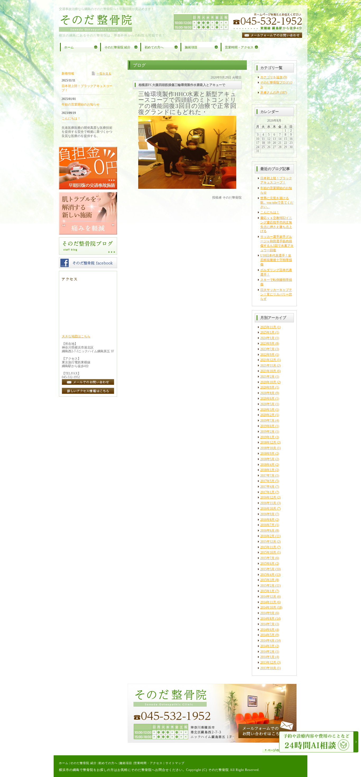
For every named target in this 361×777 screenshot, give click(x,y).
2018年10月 (268, 448)
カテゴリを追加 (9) (273, 77)
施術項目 (125, 763)
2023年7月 (267, 349)
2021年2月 (267, 376)
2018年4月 (267, 465)
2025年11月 (268, 327)
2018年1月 (267, 470)
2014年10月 (268, 607)
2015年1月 (267, 591)
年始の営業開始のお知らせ (81, 104)
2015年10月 (268, 552)
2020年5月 (267, 404)
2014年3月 (267, 646)
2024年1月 (267, 338)
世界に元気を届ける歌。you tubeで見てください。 (276, 202)
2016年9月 (267, 514)
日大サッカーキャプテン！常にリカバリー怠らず (276, 294)
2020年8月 (267, 393)
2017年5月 (267, 481)
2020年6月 (267, 398)
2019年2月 (267, 431)
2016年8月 (267, 520)
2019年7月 (267, 420)
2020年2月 (267, 415)
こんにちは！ (269, 212)
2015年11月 (268, 547)
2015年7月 (267, 558)
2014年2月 (267, 651)
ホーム (63, 763)
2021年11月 (268, 365)
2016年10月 (268, 508)
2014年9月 (267, 613)
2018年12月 (268, 442)
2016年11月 (268, 503)
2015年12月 (268, 541)
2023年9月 (267, 343)
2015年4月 (267, 575)
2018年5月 (267, 459)
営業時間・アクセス (148, 763)
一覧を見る (104, 73)
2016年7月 (267, 525)
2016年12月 (268, 497)
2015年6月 (267, 563)
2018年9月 (267, 453)
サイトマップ (174, 763)
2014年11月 (268, 602)
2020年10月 (268, 382)
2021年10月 (268, 371)
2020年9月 (267, 387)
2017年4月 (267, 486)
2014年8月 (267, 618)
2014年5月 (267, 635)
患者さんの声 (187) (273, 92)
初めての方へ (108, 763)
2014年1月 (267, 657)
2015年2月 (267, 585)
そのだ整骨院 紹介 (83, 763)
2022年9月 (267, 354)
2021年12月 (268, 360)
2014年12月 (268, 596)
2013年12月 (268, 662)
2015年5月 (267, 569)
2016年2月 (267, 536)
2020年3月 (267, 410)
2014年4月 (267, 640)
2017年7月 (267, 475)
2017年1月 (267, 492)
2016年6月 (267, 530)
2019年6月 (267, 426)
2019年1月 (267, 437)
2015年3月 (267, 580)
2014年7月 (267, 624)
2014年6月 (267, 630)
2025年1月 (267, 332)
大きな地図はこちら (76, 336)
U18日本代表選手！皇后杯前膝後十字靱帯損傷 (276, 260)
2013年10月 (268, 668)
